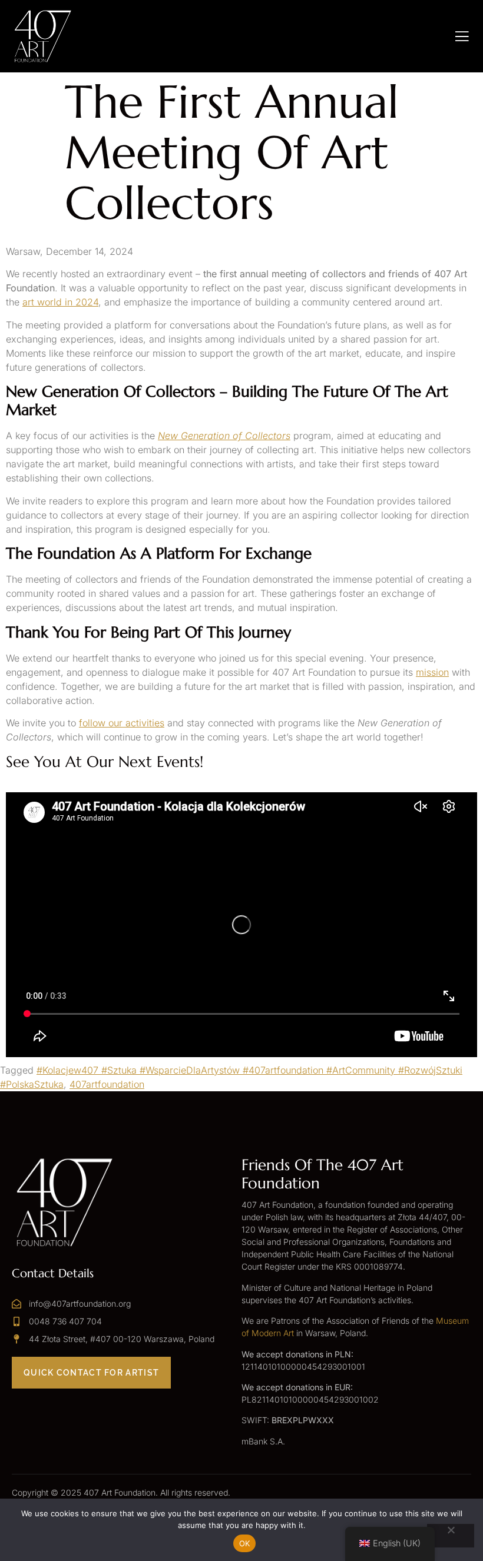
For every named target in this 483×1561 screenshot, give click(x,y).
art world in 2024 (60, 302)
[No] (450, 1535)
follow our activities (121, 723)
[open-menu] (462, 36)
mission (432, 672)
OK (244, 1543)
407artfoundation (107, 1084)
